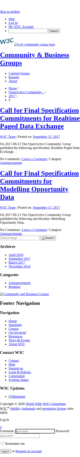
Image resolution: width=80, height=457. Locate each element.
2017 (12, 96)
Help (12, 364)
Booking (14, 287)
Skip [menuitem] (12, 19)
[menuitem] (44, 31)
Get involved (17, 332)
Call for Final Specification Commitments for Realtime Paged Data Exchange (40, 118)
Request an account (28, 451)
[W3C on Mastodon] (17, 396)
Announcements (11, 163)
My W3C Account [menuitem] (21, 26)
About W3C (17, 344)
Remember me (14, 443)
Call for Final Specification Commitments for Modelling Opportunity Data (39, 185)
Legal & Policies (20, 372)
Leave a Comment (34, 159)
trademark (28, 408)
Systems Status (19, 380)
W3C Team (8, 136)
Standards (15, 325)
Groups (14, 328)
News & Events (19, 340)
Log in (5, 451)
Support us (16, 368)
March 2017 (17, 262)
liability (15, 408)
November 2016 (20, 266)
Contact (14, 360)
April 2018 (16, 255)
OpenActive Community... (26, 92)
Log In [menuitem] (13, 23)
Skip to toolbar (10, 11)
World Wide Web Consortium (45, 404)
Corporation (17, 376)
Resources (15, 336)
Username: (7, 431)
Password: (63, 431)
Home (13, 88)
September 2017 (20, 259)
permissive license (54, 408)
